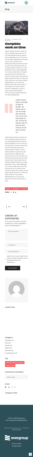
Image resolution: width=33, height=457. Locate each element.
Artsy (7, 343)
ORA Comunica (16, 429)
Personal (8, 350)
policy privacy (16, 443)
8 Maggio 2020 (16, 39)
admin (9, 39)
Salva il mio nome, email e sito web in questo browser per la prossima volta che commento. (17, 259)
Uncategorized (10, 353)
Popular (24, 188)
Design (8, 188)
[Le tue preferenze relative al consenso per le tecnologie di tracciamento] (30, 454)
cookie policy (16, 446)
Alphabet (8, 40)
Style (13, 365)
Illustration (16, 188)
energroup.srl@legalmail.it (18, 420)
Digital (7, 348)
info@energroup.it (18, 418)
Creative (8, 362)
